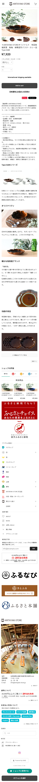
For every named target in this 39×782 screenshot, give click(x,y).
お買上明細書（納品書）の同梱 (11, 59)
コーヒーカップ (11, 467)
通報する (34, 361)
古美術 (8, 506)
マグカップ (9, 447)
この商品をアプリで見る (19, 355)
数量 (3, 67)
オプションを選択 (19, 778)
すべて (6, 374)
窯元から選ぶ (10, 501)
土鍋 (7, 482)
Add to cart (19, 85)
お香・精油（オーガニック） (15, 496)
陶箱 (7, 477)
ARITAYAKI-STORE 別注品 (14, 491)
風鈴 (7, 472)
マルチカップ (10, 462)
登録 (33, 548)
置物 (7, 487)
